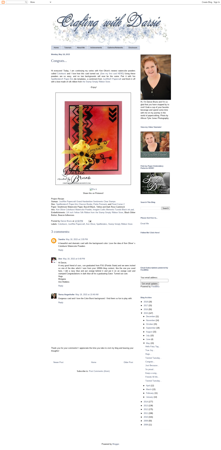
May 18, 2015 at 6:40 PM (74, 259)
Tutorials (67, 48)
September (151, 328)
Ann (60, 259)
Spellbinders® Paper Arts (62, 79)
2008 (146, 425)
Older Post (128, 362)
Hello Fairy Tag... (152, 346)
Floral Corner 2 (118, 204)
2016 (146, 309)
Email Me (145, 223)
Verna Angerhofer (66, 294)
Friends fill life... (152, 377)
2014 (146, 402)
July (148, 335)
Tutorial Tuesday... (153, 358)
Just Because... (152, 365)
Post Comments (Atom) (99, 371)
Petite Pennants (100, 204)
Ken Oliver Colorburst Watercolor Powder (74, 209)
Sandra (61, 239)
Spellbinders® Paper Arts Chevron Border (74, 204)
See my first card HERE (112, 73)
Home (56, 48)
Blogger (115, 444)
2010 (146, 417)
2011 (146, 413)
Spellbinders (101, 224)
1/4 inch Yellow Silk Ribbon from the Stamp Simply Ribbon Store (94, 212)
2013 (146, 405)
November (151, 320)
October (150, 324)
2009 (146, 421)
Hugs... (148, 354)
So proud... (150, 369)
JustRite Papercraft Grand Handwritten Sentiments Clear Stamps (87, 201)
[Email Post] (89, 221)
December (151, 316)
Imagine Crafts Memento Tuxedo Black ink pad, (113, 209)
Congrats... (150, 362)
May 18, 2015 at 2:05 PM (77, 239)
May (148, 343)
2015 (146, 313)
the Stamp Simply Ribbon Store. (97, 82)
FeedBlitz (155, 286)
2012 (146, 409)
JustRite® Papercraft (112, 79)
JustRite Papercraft (76, 224)
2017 (146, 305)
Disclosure (133, 48)
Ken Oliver (90, 224)
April (148, 385)
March (149, 389)
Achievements (96, 48)
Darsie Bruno (66, 221)
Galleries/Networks (115, 48)
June (148, 339)
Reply (60, 250)
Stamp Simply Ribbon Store (120, 224)
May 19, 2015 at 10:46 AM (86, 294)
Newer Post (58, 362)
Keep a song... (151, 373)
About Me (81, 48)
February (150, 393)
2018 (146, 302)
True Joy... (150, 350)
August (149, 332)
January (150, 397)
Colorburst (61, 73)
